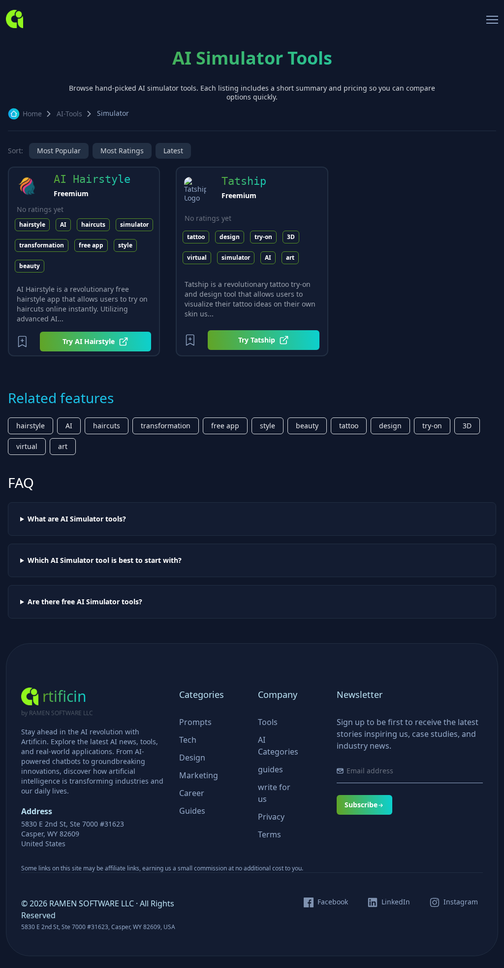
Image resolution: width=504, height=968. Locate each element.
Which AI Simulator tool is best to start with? (105, 560)
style (125, 245)
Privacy (271, 816)
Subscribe (361, 804)
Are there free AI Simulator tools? (85, 601)
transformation (41, 245)
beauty (29, 266)
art (290, 257)
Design (192, 757)
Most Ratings (122, 150)
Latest (173, 150)
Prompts (195, 722)
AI (63, 224)
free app (91, 245)
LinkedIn (395, 902)
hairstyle (32, 224)
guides (270, 769)
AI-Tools (69, 113)
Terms (269, 834)
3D (291, 237)
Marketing (198, 775)
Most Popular (59, 150)
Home (32, 113)
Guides (192, 810)
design (230, 237)
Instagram (460, 902)
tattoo (196, 237)
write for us (274, 793)
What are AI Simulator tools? (77, 519)
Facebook (332, 902)
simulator (134, 224)
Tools (268, 722)
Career (191, 793)
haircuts (93, 224)
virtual (197, 257)
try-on (263, 237)
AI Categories (278, 745)
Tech (187, 739)
